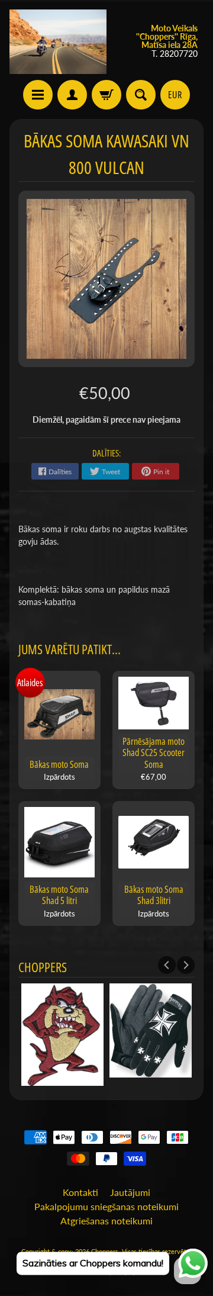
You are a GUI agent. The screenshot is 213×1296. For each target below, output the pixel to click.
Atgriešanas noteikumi (106, 1220)
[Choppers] (57, 41)
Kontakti (80, 1192)
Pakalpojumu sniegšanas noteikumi (106, 1206)
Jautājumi (130, 1192)
